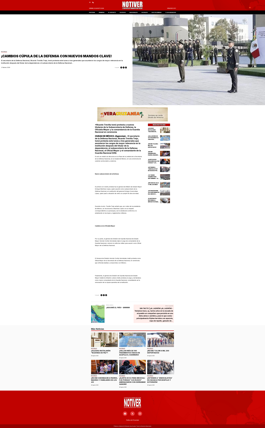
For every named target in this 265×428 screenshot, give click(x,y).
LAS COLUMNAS (156, 12)
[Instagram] (140, 413)
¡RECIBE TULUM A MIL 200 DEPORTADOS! (158, 352)
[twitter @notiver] (132, 413)
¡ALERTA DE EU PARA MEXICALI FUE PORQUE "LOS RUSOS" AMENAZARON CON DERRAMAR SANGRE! (132, 381)
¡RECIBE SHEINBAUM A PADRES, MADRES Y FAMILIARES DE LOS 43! (153, 155)
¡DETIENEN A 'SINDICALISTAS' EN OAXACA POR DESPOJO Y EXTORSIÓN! (153, 171)
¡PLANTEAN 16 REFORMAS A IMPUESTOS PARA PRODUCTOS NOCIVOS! (153, 202)
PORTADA (92, 12)
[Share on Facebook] (124, 67)
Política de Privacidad (132, 420)
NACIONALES (133, 12)
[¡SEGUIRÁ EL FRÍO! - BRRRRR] (98, 314)
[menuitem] (132, 420)
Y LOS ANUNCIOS (170, 12)
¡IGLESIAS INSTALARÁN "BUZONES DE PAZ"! (100, 352)
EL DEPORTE (112, 12)
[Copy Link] (126, 67)
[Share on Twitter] (121, 67)
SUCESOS (123, 12)
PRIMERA (101, 12)
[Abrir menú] (90, 2)
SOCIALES (144, 12)
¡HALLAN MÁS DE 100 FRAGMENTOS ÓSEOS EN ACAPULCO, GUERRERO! (153, 139)
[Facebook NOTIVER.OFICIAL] (125, 413)
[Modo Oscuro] (93, 2)
